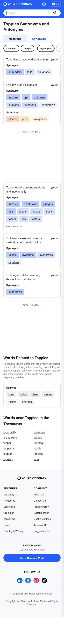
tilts (24, 219)
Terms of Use (41, 525)
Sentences (9, 506)
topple (37, 448)
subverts (14, 105)
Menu (55, 4)
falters (23, 211)
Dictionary (8, 494)
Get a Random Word (32, 558)
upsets (36, 211)
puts (24, 119)
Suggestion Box (42, 531)
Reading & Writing (13, 531)
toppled (7, 454)
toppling (8, 459)
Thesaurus (9, 500)
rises (35, 394)
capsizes (14, 262)
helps (23, 394)
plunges (48, 204)
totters (12, 219)
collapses (44, 72)
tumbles (13, 97)
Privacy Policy (41, 506)
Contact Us (40, 500)
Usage (6, 525)
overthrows (48, 105)
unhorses (39, 97)
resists (12, 402)
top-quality (9, 432)
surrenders (15, 72)
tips (26, 97)
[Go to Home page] (18, 4)
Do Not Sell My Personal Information (32, 593)
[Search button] (55, 13)
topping (38, 443)
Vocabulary (9, 519)
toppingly (9, 448)
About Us (39, 494)
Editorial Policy (41, 512)
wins (11, 394)
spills (49, 211)
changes (27, 402)
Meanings (15, 39)
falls (29, 72)
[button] (44, 4)
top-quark (39, 432)
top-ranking (10, 437)
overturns (30, 105)
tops (36, 459)
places (13, 119)
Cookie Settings (42, 519)
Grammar (8, 512)
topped (38, 437)
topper (7, 443)
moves (48, 394)
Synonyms (39, 39)
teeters (36, 219)
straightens (40, 119)
